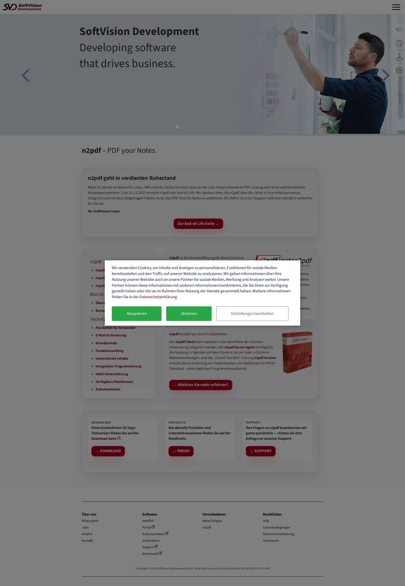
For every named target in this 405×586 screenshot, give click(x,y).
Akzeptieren (137, 313)
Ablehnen (189, 313)
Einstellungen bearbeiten (252, 313)
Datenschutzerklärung (158, 297)
